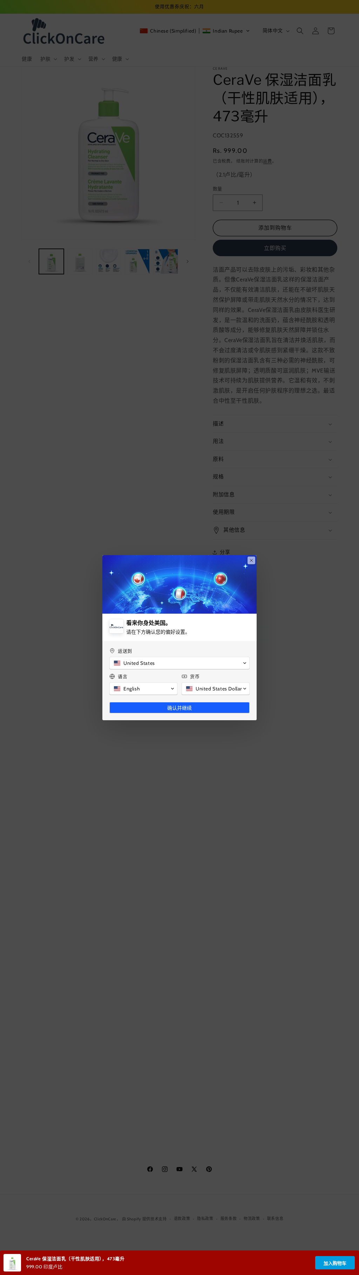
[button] (179, 663)
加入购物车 (335, 1263)
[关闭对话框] (251, 560)
